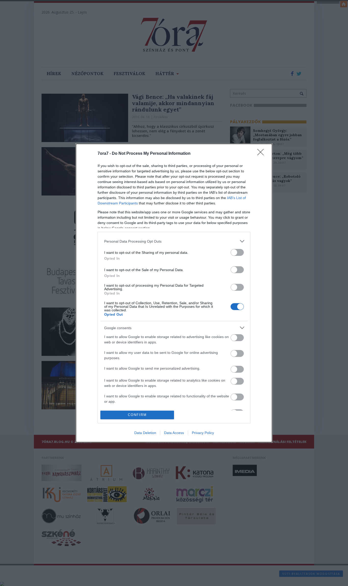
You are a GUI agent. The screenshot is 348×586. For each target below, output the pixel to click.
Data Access (174, 433)
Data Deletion (145, 433)
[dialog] (174, 293)
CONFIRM (137, 415)
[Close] (262, 154)
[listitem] (174, 241)
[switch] (237, 252)
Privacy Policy (203, 433)
